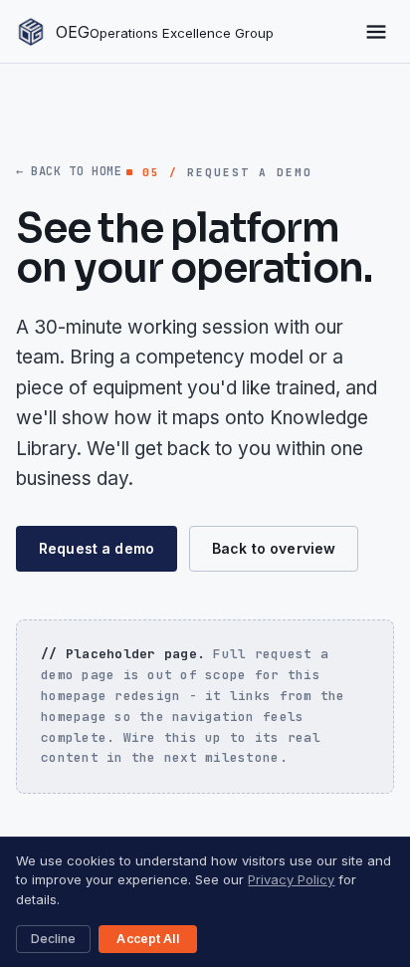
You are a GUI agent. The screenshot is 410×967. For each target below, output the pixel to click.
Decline (53, 938)
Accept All (147, 938)
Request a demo (96, 548)
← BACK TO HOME (68, 171)
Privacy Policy (291, 879)
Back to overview (273, 548)
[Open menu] (376, 32)
